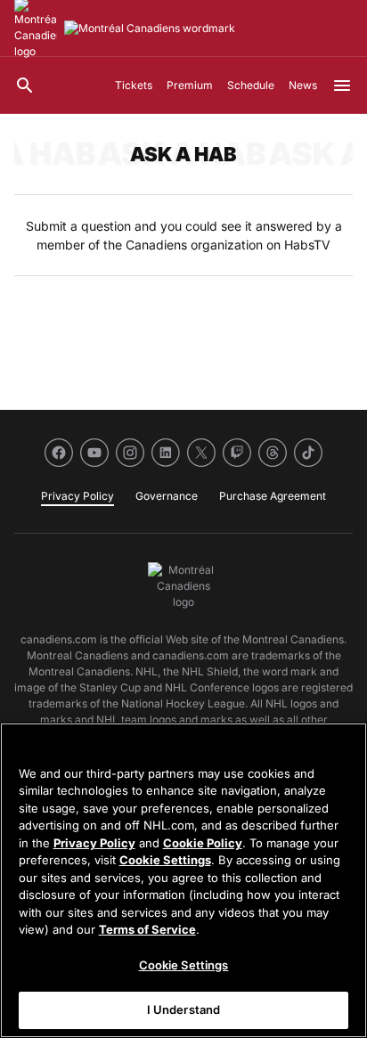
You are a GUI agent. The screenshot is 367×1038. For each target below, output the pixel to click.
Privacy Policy (94, 843)
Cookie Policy (202, 843)
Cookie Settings (165, 860)
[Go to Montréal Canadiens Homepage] (149, 28)
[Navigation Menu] (342, 85)
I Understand (184, 1009)
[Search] (25, 85)
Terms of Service (147, 929)
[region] (183, 880)
